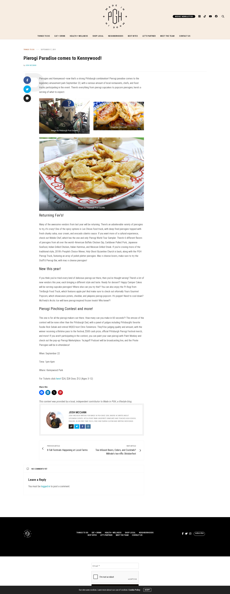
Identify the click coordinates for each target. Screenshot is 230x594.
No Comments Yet (39, 469)
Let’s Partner (149, 36)
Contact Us (184, 36)
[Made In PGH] (115, 16)
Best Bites (133, 36)
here (58, 378)
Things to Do (43, 36)
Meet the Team (167, 36)
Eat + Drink (59, 36)
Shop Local (97, 36)
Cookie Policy (134, 590)
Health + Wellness (79, 36)
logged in (45, 486)
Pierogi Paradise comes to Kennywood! (62, 58)
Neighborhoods (115, 36)
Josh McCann (31, 65)
